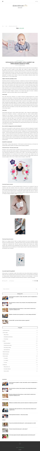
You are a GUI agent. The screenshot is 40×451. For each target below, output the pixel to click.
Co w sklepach (21, 360)
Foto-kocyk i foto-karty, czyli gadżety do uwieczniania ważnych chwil (20, 63)
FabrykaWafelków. (20, 193)
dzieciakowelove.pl (21, 447)
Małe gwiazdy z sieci (21, 366)
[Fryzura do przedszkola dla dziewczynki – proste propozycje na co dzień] (5, 424)
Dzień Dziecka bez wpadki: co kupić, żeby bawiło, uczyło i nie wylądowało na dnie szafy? (23, 297)
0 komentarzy (12, 280)
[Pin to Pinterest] (36, 280)
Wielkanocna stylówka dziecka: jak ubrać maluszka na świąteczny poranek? (23, 402)
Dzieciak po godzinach (21, 343)
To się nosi (21, 362)
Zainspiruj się (20, 364)
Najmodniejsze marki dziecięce (21, 336)
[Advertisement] (20, 17)
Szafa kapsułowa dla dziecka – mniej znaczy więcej (18, 414)
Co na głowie (21, 358)
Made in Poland (21, 334)
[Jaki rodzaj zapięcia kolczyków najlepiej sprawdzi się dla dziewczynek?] (5, 436)
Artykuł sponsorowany (20, 330)
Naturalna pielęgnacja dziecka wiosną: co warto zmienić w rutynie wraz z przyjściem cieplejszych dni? (22, 309)
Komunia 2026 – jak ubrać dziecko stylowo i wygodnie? (19, 320)
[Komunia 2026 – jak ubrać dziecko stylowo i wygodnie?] (5, 322)
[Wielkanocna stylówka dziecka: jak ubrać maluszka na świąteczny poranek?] (5, 404)
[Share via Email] (37, 280)
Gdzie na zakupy (20, 332)
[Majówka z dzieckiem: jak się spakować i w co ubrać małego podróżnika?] (5, 316)
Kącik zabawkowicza (21, 349)
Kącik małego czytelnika (21, 347)
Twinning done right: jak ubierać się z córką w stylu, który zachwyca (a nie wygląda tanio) (22, 409)
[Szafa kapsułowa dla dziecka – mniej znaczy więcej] (5, 416)
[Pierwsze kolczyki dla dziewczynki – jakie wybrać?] (5, 430)
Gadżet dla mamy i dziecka (20, 60)
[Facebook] (20, 444)
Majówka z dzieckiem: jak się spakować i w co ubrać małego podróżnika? (22, 314)
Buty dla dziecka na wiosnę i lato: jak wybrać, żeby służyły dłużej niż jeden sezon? (22, 303)
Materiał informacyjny (20, 351)
